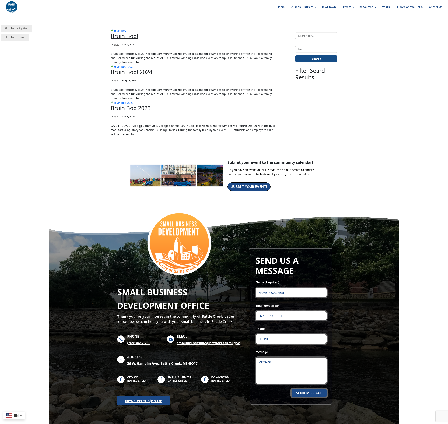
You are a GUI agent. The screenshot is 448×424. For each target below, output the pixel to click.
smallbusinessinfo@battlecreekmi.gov (208, 343)
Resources (366, 7)
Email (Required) (267, 306)
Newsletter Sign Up (143, 400)
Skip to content (15, 37)
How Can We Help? (410, 7)
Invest (347, 7)
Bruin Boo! (124, 36)
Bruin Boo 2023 (131, 108)
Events (385, 7)
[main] (224, 221)
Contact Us (434, 7)
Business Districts (301, 7)
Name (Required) (267, 282)
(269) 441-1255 (138, 343)
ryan (116, 44)
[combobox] (316, 35)
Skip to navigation (17, 28)
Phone (260, 329)
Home (281, 7)
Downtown (328, 7)
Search (316, 59)
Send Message (309, 392)
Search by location (307, 42)
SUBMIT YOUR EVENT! (249, 186)
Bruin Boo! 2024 (131, 72)
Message (262, 352)
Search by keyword (307, 28)
